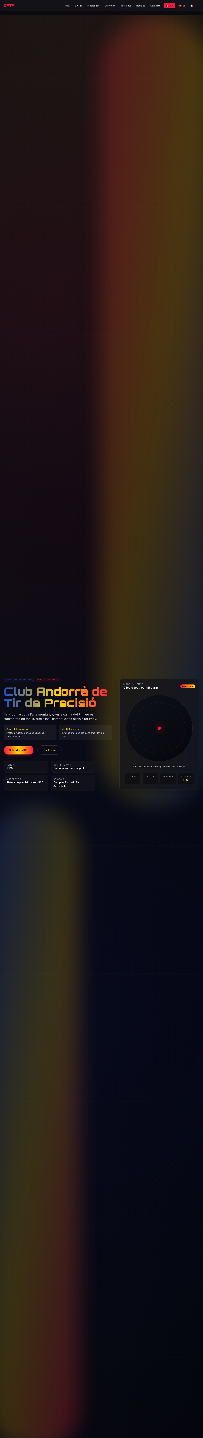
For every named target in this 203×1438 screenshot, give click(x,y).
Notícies (140, 5)
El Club (78, 5)
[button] (159, 728)
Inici (67, 5)
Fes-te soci (49, 750)
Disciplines (93, 5)
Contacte (155, 5)
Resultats (126, 5)
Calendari (110, 5)
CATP (9, 5)
